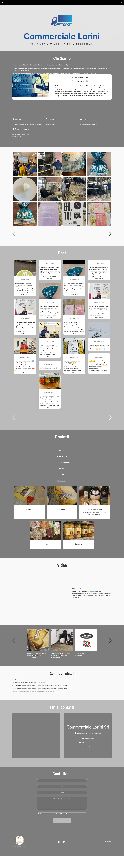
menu (4, 2)
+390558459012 (51, 124)
